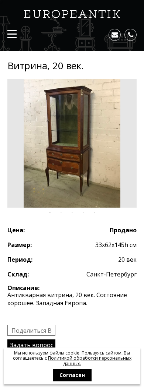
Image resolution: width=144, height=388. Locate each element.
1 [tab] (50, 213)
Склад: (18, 274)
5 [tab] (94, 213)
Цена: (16, 230)
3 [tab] (72, 213)
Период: (19, 259)
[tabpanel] (72, 143)
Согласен (72, 374)
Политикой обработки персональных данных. (89, 360)
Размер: (19, 245)
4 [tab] (83, 213)
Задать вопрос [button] (31, 345)
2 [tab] (61, 213)
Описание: (23, 288)
